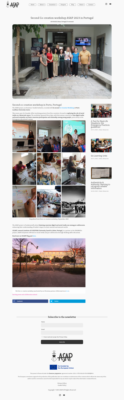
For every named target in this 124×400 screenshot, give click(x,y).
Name (43, 322)
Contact (90, 4)
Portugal (63, 21)
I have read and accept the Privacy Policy (55, 337)
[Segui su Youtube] (110, 4)
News (81, 4)
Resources (106, 130)
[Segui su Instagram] (106, 4)
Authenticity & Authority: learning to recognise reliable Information (100, 185)
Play (72, 4)
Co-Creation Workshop (67, 108)
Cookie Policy (62, 385)
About (42, 4)
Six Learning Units (99, 155)
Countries (52, 4)
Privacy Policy (62, 383)
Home (32, 4)
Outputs (63, 4)
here (34, 236)
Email (43, 329)
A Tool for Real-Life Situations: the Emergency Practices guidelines (100, 124)
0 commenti (70, 21)
